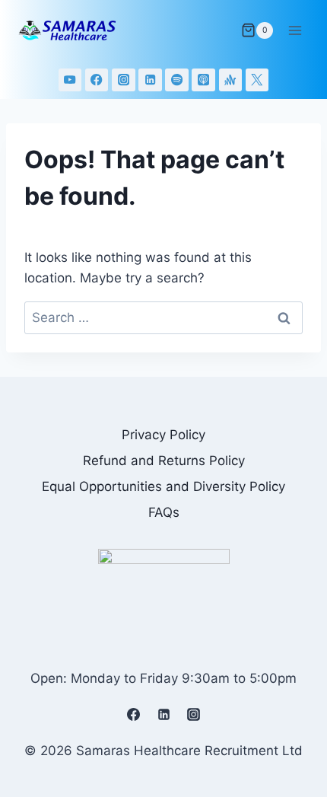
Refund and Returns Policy (164, 460)
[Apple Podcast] (203, 80)
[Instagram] (123, 80)
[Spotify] (177, 80)
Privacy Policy (163, 434)
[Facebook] (97, 80)
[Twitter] (257, 80)
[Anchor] (231, 80)
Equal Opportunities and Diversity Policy (163, 486)
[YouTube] (70, 80)
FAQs (163, 512)
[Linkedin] (150, 80)
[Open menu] (295, 30)
